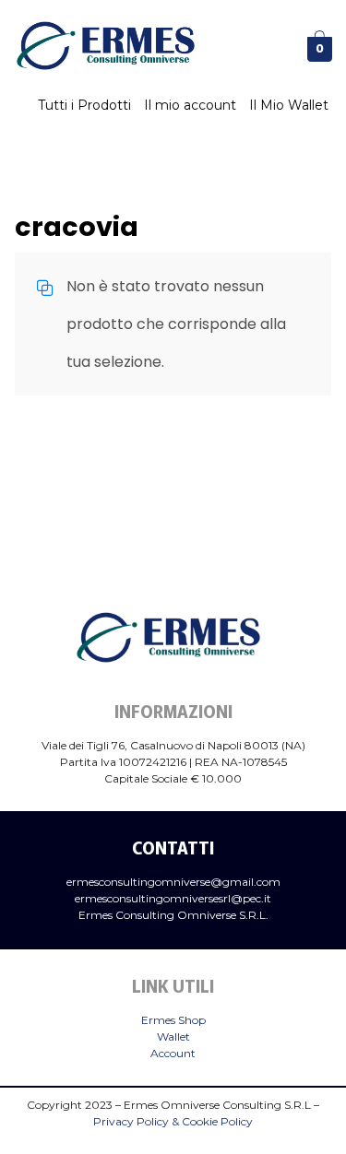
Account (173, 1053)
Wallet (173, 1036)
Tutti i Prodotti (84, 105)
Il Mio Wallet (288, 105)
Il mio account (190, 105)
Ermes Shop (173, 1020)
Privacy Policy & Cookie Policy (173, 1121)
